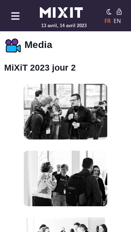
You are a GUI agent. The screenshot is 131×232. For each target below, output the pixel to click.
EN (117, 21)
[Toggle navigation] (15, 16)
